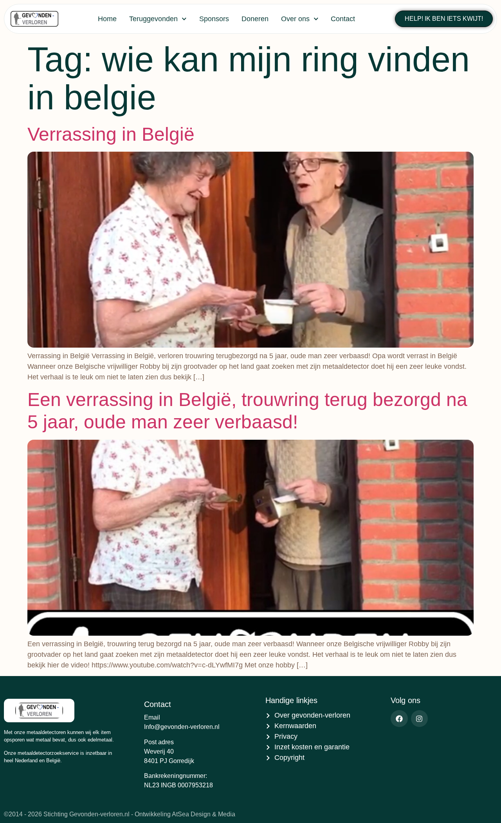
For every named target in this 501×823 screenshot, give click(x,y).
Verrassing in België (111, 134)
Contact (343, 19)
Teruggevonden (153, 19)
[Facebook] (399, 718)
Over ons (295, 19)
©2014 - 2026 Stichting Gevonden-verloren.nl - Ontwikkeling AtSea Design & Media (119, 814)
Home (107, 19)
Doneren (255, 19)
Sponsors (214, 19)
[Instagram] (419, 718)
